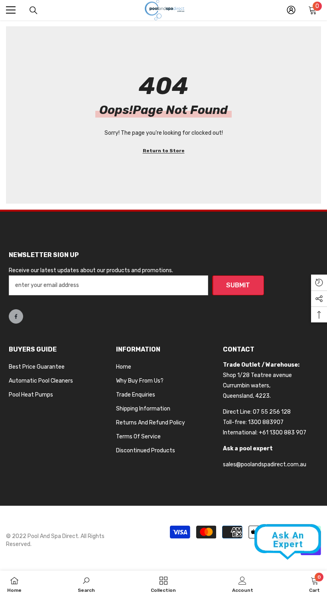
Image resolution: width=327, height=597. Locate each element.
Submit (238, 285)
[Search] (33, 10)
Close (320, 20)
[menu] (11, 10)
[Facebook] (16, 316)
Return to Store (164, 150)
